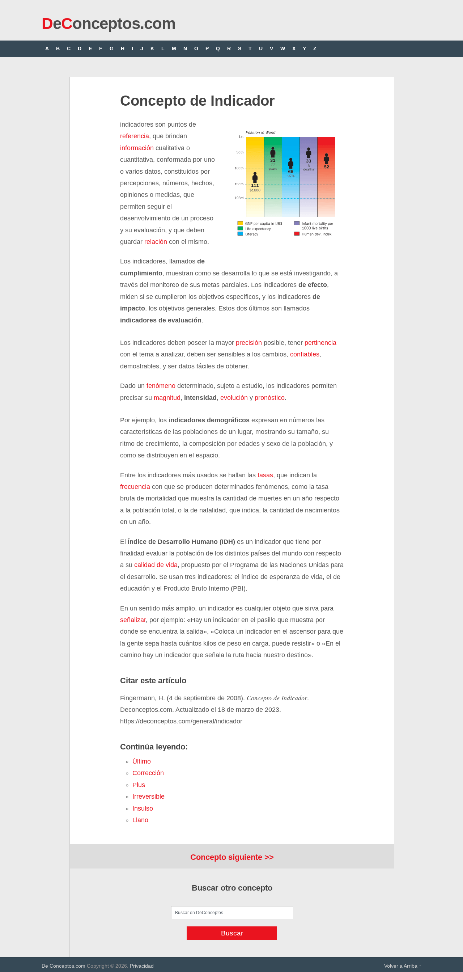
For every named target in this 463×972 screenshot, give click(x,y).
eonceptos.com (108, 23)
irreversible (148, 796)
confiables (303, 354)
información (137, 148)
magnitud (167, 397)
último (141, 761)
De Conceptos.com (63, 966)
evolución (234, 397)
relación (155, 241)
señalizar (133, 620)
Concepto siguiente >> (232, 857)
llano (140, 820)
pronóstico (270, 397)
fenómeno (160, 385)
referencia (134, 136)
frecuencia (135, 486)
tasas (265, 475)
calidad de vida (156, 565)
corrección (148, 773)
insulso (142, 808)
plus (138, 785)
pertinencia (320, 342)
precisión (249, 342)
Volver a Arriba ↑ (402, 966)
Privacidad (142, 966)
